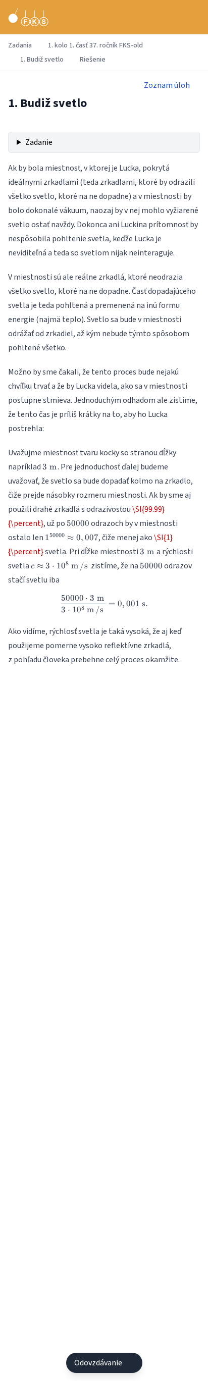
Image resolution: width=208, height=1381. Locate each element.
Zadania (20, 45)
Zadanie (39, 142)
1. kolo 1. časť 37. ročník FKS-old (95, 45)
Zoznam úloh (167, 85)
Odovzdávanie (98, 1362)
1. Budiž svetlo (42, 60)
